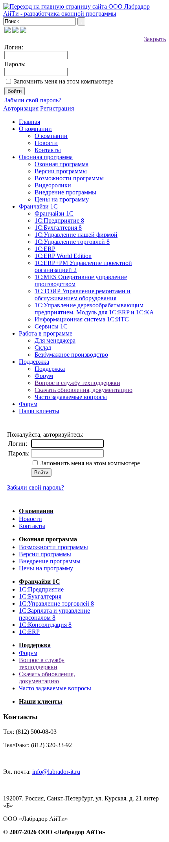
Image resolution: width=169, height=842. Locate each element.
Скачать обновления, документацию (83, 390)
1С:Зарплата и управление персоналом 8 (54, 614)
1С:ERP (45, 248)
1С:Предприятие (41, 589)
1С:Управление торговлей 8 (72, 241)
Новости (46, 143)
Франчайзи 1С (38, 206)
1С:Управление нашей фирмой (76, 234)
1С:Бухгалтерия (40, 596)
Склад (43, 347)
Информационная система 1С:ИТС (82, 319)
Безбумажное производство (71, 354)
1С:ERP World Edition (63, 255)
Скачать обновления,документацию (47, 677)
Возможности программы (69, 178)
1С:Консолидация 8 (45, 624)
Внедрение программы (65, 192)
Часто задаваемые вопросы (71, 397)
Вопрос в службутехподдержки (41, 663)
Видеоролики (53, 185)
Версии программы (61, 171)
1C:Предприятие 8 (59, 220)
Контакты (48, 150)
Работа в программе (45, 333)
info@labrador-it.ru (56, 771)
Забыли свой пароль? (32, 100)
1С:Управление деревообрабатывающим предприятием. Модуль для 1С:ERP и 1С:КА (94, 309)
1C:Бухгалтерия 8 (58, 227)
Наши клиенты (39, 411)
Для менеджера (55, 340)
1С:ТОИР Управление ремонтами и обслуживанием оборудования (82, 294)
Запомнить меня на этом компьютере (63, 81)
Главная (29, 121)
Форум (44, 375)
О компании (35, 128)
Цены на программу (62, 199)
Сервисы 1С (51, 326)
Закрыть (155, 39)
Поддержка (34, 361)
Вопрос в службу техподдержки (77, 382)
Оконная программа (46, 157)
